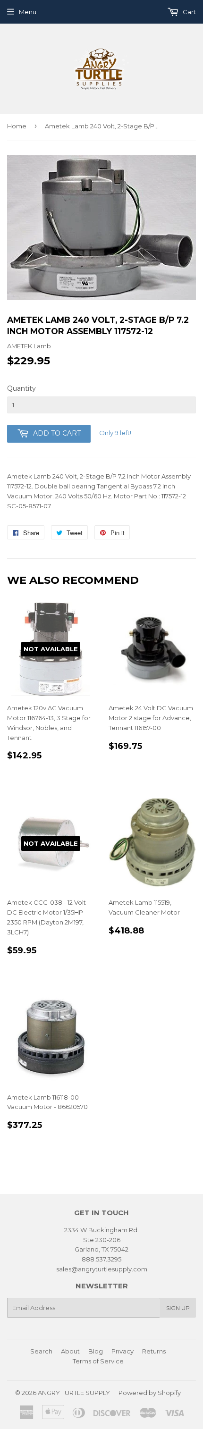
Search (41, 1351)
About (70, 1351)
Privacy (122, 1351)
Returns (154, 1351)
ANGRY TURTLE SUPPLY (74, 1392)
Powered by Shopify (149, 1392)
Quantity (21, 388)
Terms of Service (98, 1361)
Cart (188, 12)
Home (16, 126)
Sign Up (178, 1307)
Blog (95, 1351)
